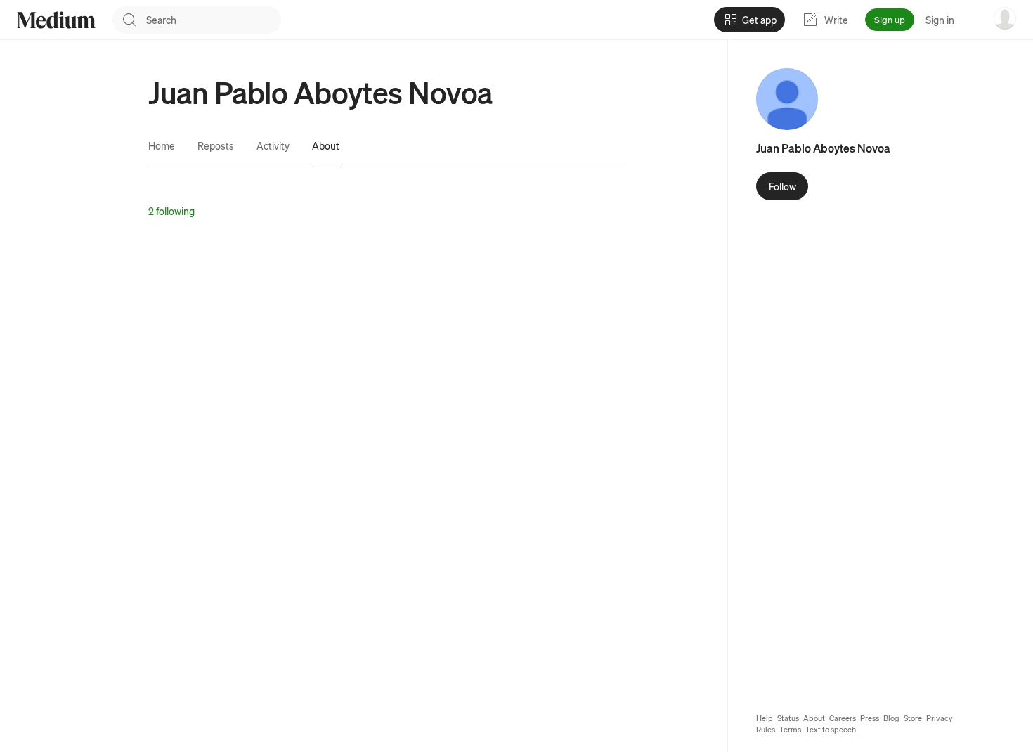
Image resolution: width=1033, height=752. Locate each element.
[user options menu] (1005, 18)
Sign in (939, 19)
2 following (171, 211)
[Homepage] (56, 20)
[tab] (161, 145)
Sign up (889, 19)
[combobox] (213, 20)
